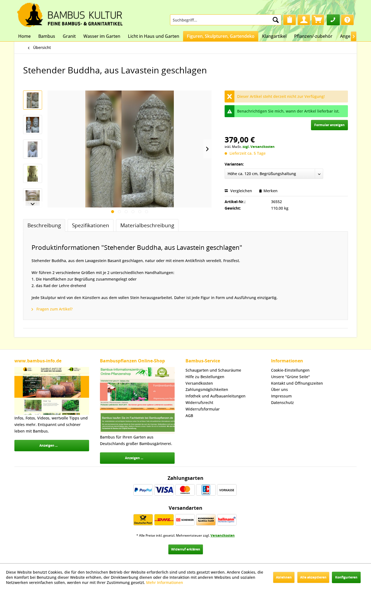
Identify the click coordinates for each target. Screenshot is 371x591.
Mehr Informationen (164, 582)
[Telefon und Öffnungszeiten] (333, 19)
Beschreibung (44, 225)
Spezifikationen (90, 225)
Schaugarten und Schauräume (213, 370)
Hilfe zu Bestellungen (205, 376)
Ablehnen (284, 577)
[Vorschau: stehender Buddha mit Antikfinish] (32, 124)
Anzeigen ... (48, 445)
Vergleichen (240, 190)
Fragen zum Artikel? (54, 309)
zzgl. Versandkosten (259, 146)
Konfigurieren (346, 577)
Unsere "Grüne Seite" (290, 376)
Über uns (279, 389)
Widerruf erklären (185, 549)
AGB (189, 415)
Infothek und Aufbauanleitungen (216, 396)
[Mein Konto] (303, 19)
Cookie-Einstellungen (290, 370)
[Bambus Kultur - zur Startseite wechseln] (69, 13)
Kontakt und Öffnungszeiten (297, 383)
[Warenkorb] (318, 19)
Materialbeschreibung (147, 225)
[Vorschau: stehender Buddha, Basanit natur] (32, 100)
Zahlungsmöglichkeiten (207, 389)
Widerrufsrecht (199, 402)
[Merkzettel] (289, 19)
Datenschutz (282, 402)
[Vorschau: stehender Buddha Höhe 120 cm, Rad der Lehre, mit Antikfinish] (32, 148)
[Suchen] (275, 19)
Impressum (281, 396)
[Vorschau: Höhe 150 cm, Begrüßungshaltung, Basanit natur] (32, 173)
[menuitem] (225, 19)
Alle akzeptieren (313, 577)
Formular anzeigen (329, 125)
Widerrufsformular (203, 409)
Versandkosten (199, 383)
